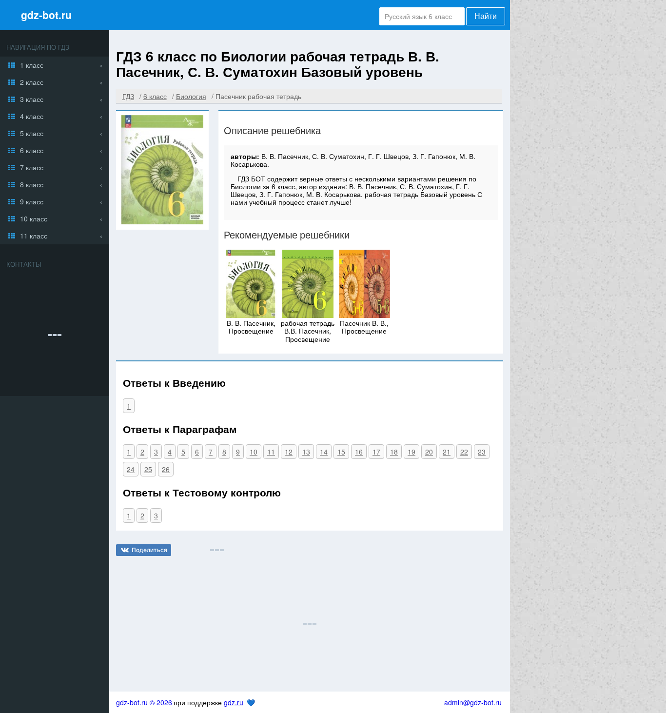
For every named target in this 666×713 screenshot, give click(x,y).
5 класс (31, 133)
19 (411, 451)
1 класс (31, 65)
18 (394, 451)
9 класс (31, 201)
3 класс (31, 99)
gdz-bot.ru (46, 14)
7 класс (31, 167)
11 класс (33, 235)
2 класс (31, 82)
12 (289, 451)
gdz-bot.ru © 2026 (144, 702)
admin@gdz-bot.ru (473, 702)
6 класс (31, 150)
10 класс (33, 218)
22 (464, 451)
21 (447, 451)
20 (429, 451)
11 (271, 451)
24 (131, 469)
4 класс (31, 116)
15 (341, 451)
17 (376, 451)
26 (166, 469)
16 (359, 451)
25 (148, 469)
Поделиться (149, 550)
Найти (485, 16)
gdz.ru (233, 702)
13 (306, 451)
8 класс (31, 184)
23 (482, 451)
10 (253, 451)
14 (324, 451)
